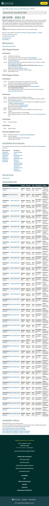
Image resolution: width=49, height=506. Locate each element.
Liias (8, 32)
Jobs (24, 478)
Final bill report (17, 170)
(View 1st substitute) (34, 86)
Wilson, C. (35, 32)
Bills (21, 8)
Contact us (24, 487)
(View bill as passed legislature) (27, 134)
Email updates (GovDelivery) (24, 490)
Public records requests (24, 481)
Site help (24, 484)
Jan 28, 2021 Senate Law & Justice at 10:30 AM (14, 429)
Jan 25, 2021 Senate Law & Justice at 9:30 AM (13, 428)
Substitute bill (5, 153)
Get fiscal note (6, 178)
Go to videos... (5, 39)
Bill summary (26, 8)
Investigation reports (24, 471)
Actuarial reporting (24, 462)
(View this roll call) (18, 91)
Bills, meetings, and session (13, 8)
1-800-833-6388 (30, 447)
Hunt (21, 32)
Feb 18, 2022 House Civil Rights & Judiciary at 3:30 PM (15, 432)
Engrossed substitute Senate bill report (18, 158)
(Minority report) (23, 68)
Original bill (5, 152)
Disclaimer (24, 499)
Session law (5, 161)
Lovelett (40, 32)
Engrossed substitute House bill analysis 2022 (18, 163)
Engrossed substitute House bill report (18, 167)
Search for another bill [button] (24, 12)
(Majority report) (18, 67)
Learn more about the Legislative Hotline (24, 451)
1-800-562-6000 (24, 445)
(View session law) (25, 137)
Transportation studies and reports (24, 465)
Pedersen (29, 32)
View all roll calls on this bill (8, 46)
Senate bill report (18, 155)
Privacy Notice (32, 499)
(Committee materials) (13, 60)
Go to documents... (7, 38)
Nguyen (25, 32)
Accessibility (24, 475)
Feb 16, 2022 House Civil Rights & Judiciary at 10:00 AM (16, 431)
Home (3, 8)
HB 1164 (12, 36)
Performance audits (24, 459)
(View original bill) (32, 57)
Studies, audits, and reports (24, 456)
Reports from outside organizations (24, 468)
